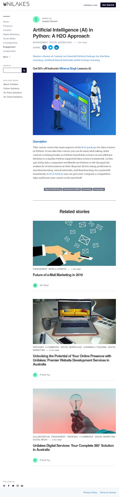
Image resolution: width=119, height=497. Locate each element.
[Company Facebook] (8, 485)
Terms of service (108, 492)
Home (6, 21)
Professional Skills (72, 189)
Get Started (108, 4)
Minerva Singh (68, 68)
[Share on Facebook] (44, 47)
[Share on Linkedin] (56, 47)
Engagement (9, 46)
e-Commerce (52, 347)
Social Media (9, 38)
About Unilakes (10, 84)
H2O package (89, 147)
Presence (7, 25)
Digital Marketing (11, 34)
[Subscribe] (24, 70)
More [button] (6, 56)
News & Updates (58, 268)
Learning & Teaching (95, 347)
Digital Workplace (60, 42)
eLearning (86, 189)
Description (40, 141)
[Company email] (4, 485)
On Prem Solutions (12, 92)
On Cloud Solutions (12, 96)
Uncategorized (10, 42)
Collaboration (9, 51)
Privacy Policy (90, 492)
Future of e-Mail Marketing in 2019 (58, 274)
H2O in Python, (54, 174)
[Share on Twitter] (50, 47)
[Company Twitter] (13, 485)
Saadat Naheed (49, 21)
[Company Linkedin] (22, 485)
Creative (7, 30)
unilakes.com (90, 5)
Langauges (99, 189)
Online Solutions (11, 88)
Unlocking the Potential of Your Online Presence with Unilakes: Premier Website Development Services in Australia (72, 360)
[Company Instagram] (17, 485)
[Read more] (74, 243)
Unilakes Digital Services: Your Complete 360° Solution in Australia (73, 447)
